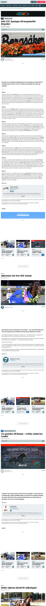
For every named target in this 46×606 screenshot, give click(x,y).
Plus (20, 5)
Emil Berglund (13, 549)
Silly (29, 5)
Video (33, 5)
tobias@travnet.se (13, 189)
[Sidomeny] (40, 5)
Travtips (3, 5)
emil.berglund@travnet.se (14, 551)
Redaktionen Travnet (15, 358)
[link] (23, 29)
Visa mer (23, 196)
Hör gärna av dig (18, 199)
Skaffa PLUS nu (39, 597)
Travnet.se (2, 8)
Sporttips (15, 5)
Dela (44, 306)
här (26, 203)
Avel (36, 5)
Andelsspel (9, 5)
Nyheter (25, 5)
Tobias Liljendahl (14, 187)
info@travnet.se (13, 360)
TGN (10, 347)
